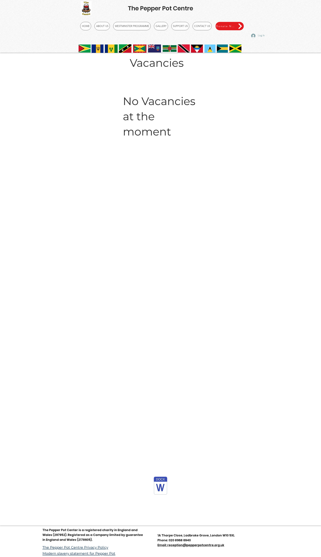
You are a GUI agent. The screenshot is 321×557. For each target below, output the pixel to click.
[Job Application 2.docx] (160, 486)
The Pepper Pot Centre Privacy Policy (75, 547)
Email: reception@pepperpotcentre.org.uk (190, 545)
